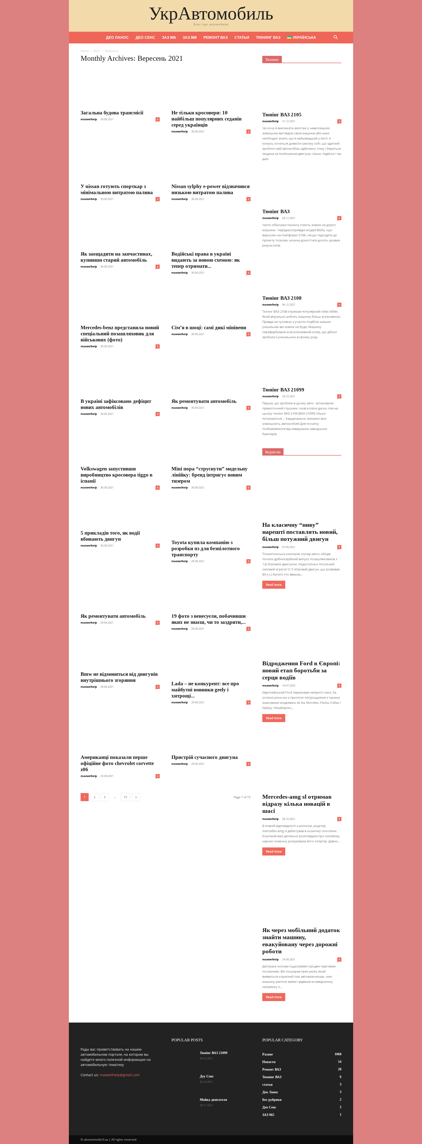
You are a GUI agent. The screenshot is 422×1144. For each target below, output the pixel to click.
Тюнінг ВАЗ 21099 (283, 390)
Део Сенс (145, 37)
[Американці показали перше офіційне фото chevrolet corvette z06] (120, 731)
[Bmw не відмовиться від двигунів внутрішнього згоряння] (120, 653)
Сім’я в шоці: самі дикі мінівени (208, 327)
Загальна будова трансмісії (112, 113)
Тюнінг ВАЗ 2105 (282, 115)
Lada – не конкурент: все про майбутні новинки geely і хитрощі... (205, 690)
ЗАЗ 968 (190, 37)
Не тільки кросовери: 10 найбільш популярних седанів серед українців (206, 119)
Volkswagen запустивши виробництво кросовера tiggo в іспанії (116, 475)
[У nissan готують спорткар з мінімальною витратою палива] (120, 160)
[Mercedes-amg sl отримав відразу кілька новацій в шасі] (301, 762)
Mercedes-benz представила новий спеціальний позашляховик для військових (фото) (120, 334)
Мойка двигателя (213, 1100)
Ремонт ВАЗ (215, 37)
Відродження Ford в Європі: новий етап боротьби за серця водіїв (301, 670)
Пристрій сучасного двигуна (204, 757)
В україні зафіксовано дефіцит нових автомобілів (116, 404)
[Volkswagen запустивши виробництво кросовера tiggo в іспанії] (120, 443)
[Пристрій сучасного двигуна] (211, 731)
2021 (97, 51)
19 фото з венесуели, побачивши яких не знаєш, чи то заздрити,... (208, 619)
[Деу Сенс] (183, 1082)
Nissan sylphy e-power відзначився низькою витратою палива (210, 189)
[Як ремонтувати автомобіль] (211, 375)
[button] (335, 38)
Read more (274, 585)
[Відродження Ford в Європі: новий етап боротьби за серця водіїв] (301, 629)
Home (85, 51)
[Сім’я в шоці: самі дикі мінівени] (211, 301)
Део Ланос (117, 37)
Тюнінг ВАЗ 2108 (282, 298)
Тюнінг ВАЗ (276, 211)
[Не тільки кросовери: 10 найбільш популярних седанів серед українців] (211, 87)
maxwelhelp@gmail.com (120, 1075)
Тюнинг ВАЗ (268, 37)
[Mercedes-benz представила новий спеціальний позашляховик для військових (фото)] (120, 301)
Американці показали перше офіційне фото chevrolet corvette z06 (117, 763)
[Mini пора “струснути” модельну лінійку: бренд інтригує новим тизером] (211, 443)
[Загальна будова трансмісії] (120, 87)
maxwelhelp (89, 119)
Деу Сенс (207, 1076)
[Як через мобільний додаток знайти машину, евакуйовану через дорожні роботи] (301, 896)
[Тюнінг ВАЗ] (301, 187)
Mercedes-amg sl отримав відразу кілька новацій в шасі (297, 803)
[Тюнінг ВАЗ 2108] (301, 274)
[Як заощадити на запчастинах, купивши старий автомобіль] (120, 228)
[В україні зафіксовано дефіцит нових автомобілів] (120, 375)
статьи (241, 37)
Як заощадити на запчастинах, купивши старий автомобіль (116, 257)
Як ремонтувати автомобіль (203, 401)
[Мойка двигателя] (183, 1105)
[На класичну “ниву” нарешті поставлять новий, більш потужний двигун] (301, 490)
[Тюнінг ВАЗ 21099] (301, 366)
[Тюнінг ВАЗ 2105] (301, 89)
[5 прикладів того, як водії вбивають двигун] (120, 512)
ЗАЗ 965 (169, 37)
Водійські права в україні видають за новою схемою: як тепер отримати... (205, 260)
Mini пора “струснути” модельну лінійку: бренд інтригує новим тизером (209, 475)
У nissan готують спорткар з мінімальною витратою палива (117, 189)
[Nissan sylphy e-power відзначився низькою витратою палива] (211, 160)
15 (125, 797)
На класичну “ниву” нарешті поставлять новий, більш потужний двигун (300, 531)
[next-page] (136, 797)
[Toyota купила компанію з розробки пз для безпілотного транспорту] (211, 516)
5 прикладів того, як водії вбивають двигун (110, 536)
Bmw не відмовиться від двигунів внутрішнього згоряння (119, 677)
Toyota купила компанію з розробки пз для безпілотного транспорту (205, 548)
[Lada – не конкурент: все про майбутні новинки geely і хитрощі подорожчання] (211, 657)
